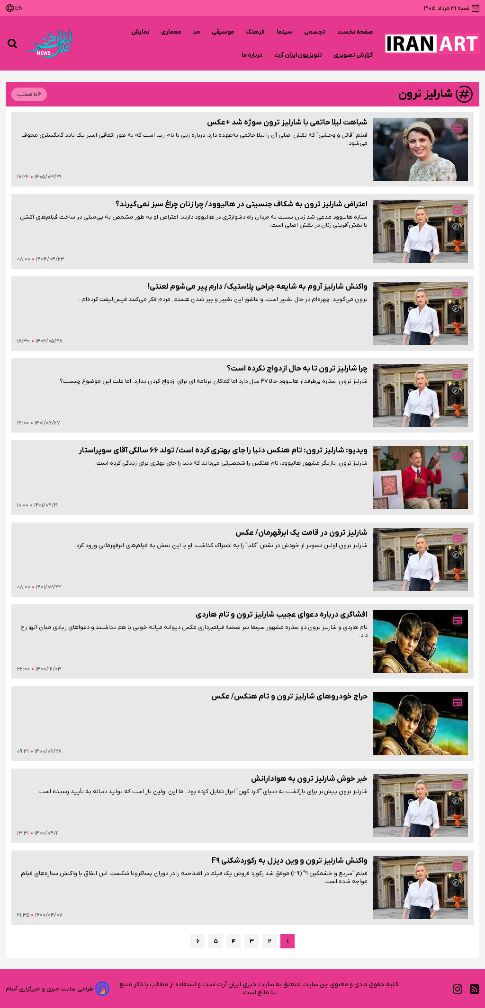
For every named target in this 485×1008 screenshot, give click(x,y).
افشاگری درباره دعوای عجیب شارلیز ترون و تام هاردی (282, 614)
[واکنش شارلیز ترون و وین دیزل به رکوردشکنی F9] (420, 887)
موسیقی (223, 32)
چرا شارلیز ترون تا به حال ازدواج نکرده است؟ (297, 368)
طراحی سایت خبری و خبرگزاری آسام (49, 989)
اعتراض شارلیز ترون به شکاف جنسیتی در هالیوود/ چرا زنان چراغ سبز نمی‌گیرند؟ (242, 204)
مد (196, 32)
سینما (285, 32)
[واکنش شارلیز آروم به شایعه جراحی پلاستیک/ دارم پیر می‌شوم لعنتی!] (420, 313)
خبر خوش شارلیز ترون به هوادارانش (309, 779)
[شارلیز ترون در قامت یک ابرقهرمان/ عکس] (420, 559)
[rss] (474, 989)
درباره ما (252, 55)
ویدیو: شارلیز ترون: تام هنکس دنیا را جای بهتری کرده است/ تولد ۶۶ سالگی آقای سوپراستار (223, 450)
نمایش (140, 32)
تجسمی (315, 32)
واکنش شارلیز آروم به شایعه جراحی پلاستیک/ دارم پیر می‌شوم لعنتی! (258, 287)
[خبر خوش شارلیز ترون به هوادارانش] (420, 805)
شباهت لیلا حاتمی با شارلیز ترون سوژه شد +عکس (287, 122)
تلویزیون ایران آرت (298, 55)
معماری (171, 32)
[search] (12, 43)
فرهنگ (255, 32)
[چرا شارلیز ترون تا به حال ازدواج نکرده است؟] (420, 395)
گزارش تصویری (353, 55)
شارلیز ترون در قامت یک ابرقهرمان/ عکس (301, 533)
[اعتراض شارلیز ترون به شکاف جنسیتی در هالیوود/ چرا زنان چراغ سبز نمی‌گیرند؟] (420, 231)
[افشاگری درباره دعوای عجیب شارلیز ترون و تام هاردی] (420, 641)
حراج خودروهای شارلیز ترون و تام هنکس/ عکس (289, 696)
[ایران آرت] (432, 43)
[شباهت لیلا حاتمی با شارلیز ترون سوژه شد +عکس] (420, 149)
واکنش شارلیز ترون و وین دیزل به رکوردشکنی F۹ (290, 861)
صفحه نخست (355, 32)
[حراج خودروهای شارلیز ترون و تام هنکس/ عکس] (420, 723)
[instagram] (457, 989)
